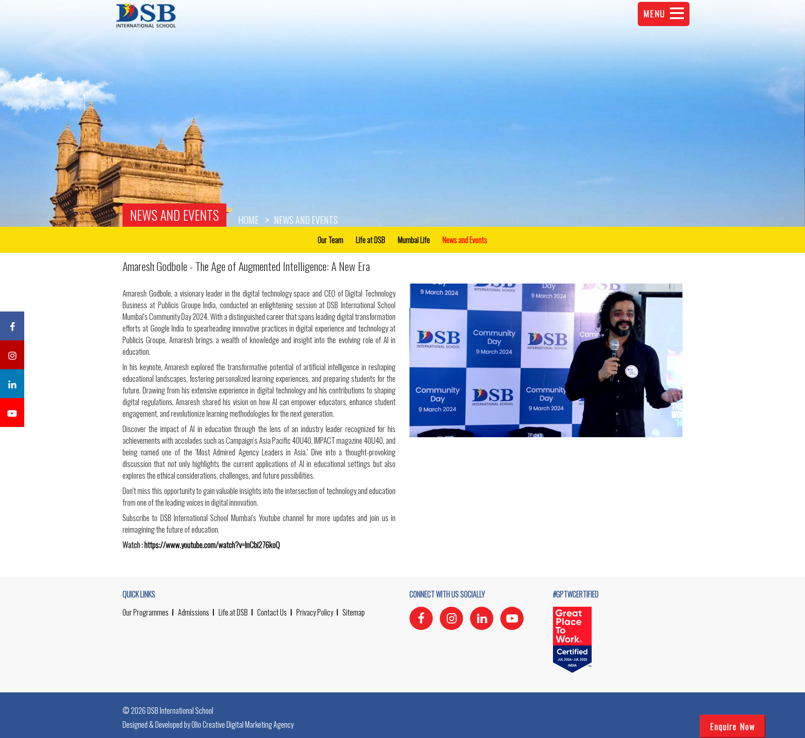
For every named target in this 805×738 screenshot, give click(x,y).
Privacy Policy (314, 612)
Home (248, 220)
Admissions (193, 612)
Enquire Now (732, 726)
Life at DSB (233, 612)
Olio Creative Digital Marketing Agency (242, 724)
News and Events (174, 214)
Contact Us (272, 612)
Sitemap (353, 612)
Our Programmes (146, 612)
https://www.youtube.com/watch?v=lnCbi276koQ (212, 544)
